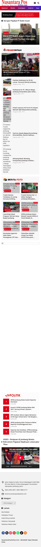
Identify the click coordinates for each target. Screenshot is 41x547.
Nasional (6, 33)
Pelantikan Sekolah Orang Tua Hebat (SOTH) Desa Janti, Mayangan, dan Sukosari (27, 235)
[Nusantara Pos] (14, 3)
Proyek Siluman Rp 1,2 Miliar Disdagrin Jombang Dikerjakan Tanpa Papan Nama (29, 197)
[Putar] (4, 466)
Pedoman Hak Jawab (8, 521)
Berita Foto (7, 190)
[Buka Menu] (35, 3)
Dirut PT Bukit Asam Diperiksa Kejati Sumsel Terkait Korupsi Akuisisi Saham (19, 37)
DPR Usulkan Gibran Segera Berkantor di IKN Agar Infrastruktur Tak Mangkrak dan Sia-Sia (24, 416)
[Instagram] (10, 532)
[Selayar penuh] (37, 466)
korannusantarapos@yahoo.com (15, 494)
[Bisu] (34, 466)
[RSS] (25, 532)
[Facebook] (3, 532)
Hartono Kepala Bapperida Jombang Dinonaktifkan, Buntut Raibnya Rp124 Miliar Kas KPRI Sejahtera (25, 134)
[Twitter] (6, 532)
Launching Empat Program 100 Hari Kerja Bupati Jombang (11, 216)
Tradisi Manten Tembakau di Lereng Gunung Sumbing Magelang (10, 197)
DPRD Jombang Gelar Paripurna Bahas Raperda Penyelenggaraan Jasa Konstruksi (23, 423)
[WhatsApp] (18, 532)
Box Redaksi (6, 512)
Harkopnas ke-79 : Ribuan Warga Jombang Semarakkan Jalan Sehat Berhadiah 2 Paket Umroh (24, 91)
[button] (38, 3)
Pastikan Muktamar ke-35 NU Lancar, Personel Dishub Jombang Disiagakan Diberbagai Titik (24, 81)
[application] (20, 457)
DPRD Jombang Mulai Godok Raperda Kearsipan (23, 401)
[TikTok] (21, 532)
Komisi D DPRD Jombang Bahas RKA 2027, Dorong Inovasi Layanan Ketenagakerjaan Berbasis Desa (23, 408)
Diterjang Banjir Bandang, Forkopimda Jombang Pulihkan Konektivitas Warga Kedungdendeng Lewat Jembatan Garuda (25, 159)
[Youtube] (14, 532)
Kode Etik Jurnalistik (8, 518)
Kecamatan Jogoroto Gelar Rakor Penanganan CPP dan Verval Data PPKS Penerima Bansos (10, 235)
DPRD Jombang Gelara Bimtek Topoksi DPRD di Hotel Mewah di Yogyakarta (29, 216)
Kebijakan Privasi (7, 515)
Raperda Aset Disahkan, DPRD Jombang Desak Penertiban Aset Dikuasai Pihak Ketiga (24, 431)
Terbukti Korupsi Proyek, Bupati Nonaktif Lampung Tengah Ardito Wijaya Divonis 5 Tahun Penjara (15, 15)
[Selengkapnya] (20, 49)
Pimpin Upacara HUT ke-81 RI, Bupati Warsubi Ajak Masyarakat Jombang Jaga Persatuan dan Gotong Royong (25, 109)
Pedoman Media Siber (9, 524)
